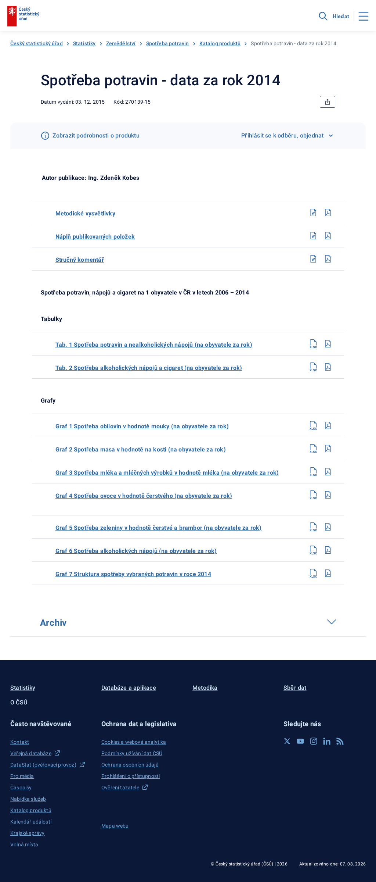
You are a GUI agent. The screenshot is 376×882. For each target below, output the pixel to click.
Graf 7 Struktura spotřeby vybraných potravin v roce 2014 (133, 574)
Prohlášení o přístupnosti (130, 776)
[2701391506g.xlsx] (313, 550)
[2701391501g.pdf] (328, 425)
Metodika (205, 687)
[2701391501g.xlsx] (313, 425)
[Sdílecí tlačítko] (327, 102)
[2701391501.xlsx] (313, 343)
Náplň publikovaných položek (95, 236)
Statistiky (84, 43)
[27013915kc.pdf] (328, 258)
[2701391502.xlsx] (313, 367)
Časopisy (21, 787)
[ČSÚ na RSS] (340, 741)
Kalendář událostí (30, 822)
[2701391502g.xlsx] (313, 448)
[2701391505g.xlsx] (313, 526)
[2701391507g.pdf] (328, 573)
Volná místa (24, 844)
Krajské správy (27, 833)
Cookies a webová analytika (133, 742)
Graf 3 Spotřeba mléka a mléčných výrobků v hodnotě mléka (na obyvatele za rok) (167, 472)
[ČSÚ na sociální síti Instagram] (313, 741)
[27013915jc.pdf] (328, 235)
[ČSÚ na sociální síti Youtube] (300, 741)
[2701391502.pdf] (328, 367)
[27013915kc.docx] (313, 258)
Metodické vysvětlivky (85, 213)
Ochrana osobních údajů (130, 765)
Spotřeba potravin (167, 43)
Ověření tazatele (120, 787)
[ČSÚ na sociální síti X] (287, 741)
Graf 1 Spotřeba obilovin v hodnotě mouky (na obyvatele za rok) (142, 426)
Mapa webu (115, 826)
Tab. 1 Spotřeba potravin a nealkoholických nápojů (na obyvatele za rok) (153, 344)
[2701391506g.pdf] (328, 550)
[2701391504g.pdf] (328, 495)
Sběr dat (295, 687)
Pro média (22, 776)
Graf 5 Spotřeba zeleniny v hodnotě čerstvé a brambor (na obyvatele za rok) (158, 527)
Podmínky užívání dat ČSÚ (131, 753)
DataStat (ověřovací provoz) (43, 765)
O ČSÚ (18, 702)
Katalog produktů (220, 43)
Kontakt (19, 742)
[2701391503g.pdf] (328, 471)
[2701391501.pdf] (328, 343)
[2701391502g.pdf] (328, 448)
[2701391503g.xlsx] (313, 471)
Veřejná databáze (30, 753)
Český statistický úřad (36, 43)
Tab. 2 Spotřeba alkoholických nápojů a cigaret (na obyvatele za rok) (148, 367)
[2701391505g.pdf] (328, 526)
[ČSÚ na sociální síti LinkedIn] (326, 741)
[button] (51, 724)
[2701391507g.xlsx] (313, 573)
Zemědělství (121, 43)
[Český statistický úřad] (23, 16)
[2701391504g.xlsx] (313, 495)
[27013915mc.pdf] (328, 212)
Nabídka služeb (28, 799)
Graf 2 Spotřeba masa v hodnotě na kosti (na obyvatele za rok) (140, 449)
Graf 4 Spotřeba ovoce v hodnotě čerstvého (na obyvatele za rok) (143, 495)
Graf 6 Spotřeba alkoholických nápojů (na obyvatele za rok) (136, 550)
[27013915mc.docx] (313, 212)
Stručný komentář (79, 259)
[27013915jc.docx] (313, 235)
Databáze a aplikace (128, 687)
